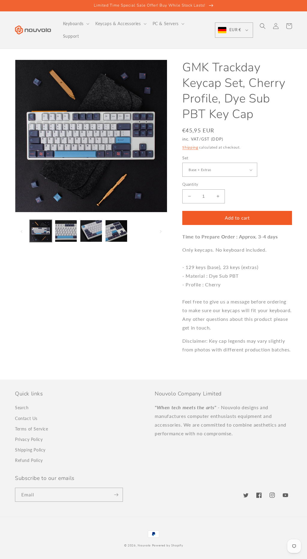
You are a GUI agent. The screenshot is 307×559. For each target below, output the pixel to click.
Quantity (190, 184)
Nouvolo (144, 545)
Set (185, 157)
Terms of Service (31, 428)
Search (22, 407)
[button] (75, 23)
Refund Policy (29, 460)
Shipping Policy (30, 449)
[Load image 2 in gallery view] (66, 231)
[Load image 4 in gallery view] (116, 231)
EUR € (235, 29)
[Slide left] (21, 231)
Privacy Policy (29, 439)
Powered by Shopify (167, 545)
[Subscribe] (116, 495)
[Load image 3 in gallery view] (91, 231)
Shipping (190, 147)
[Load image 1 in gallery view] (41, 231)
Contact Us (26, 418)
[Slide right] (160, 231)
